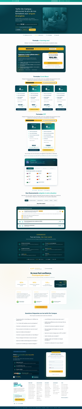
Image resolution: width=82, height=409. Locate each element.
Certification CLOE (63, 395)
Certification (37, 168)
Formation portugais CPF (31, 391)
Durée (52, 168)
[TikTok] (18, 403)
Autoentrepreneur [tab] (40, 200)
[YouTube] (22, 403)
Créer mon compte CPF (56, 388)
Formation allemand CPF (31, 387)
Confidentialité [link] (30, 407)
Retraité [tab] (55, 200)
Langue (30, 168)
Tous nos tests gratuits (64, 384)
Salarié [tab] (26, 200)
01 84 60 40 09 (18, 396)
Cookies (59, 407)
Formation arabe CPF (31, 392)
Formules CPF (32, 29)
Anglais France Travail (48, 388)
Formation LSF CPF (31, 398)
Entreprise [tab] (46, 200)
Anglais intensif (47, 384)
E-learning (18, 29)
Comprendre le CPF (56, 387)
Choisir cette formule (21, 109)
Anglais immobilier (39, 400)
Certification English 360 (64, 392)
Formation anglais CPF (31, 384)
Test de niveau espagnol (64, 387)
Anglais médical (39, 387)
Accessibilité (43, 407)
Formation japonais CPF (31, 395)
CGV (34, 407)
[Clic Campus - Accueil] (18, 385)
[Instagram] (16, 403)
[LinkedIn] (20, 403)
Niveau (44, 168)
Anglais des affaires (39, 384)
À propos (47, 407)
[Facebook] (14, 403)
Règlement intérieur (38, 407)
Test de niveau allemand (64, 388)
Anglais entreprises (47, 391)
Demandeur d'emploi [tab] (32, 200)
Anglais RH (38, 391)
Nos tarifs (54, 384)
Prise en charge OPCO (56, 392)
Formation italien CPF (31, 388)
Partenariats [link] (51, 407)
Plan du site (55, 407)
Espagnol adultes (47, 392)
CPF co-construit (55, 393)
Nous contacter (19, 399)
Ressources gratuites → (64, 397)
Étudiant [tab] (51, 200)
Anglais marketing (39, 388)
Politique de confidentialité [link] (61, 375)
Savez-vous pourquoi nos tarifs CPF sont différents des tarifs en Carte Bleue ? (41, 155)
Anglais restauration (39, 396)
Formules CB (25, 29)
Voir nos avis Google (49, 268)
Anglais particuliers (47, 387)
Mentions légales (25, 407)
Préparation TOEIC (63, 391)
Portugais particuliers (48, 395)
